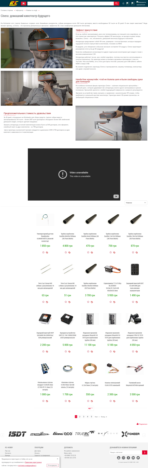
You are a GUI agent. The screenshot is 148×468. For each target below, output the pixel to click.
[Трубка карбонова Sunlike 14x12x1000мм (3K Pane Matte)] (112, 220)
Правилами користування (33, 462)
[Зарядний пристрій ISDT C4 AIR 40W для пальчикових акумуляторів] (135, 269)
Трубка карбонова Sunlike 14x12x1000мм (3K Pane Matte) (112, 236)
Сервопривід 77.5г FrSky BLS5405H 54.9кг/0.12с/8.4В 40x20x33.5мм (112, 287)
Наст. (96, 417)
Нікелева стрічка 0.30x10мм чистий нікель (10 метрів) (67, 384)
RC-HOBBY (9, 447)
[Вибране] (132, 3)
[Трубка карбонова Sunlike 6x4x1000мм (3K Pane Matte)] (90, 220)
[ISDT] (17, 434)
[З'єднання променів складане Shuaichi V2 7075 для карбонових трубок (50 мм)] (112, 319)
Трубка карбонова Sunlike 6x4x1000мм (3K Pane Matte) (90, 236)
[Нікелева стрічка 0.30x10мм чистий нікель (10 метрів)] (67, 368)
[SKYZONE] (108, 433)
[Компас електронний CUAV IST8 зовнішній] (112, 368)
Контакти (8, 453)
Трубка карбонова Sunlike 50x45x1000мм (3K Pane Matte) (90, 285)
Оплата (37, 453)
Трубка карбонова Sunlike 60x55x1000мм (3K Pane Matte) (67, 236)
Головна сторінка (7, 10)
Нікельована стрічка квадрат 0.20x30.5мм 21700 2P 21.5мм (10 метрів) (45, 386)
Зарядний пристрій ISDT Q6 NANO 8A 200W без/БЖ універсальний (45, 335)
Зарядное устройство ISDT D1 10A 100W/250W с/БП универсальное (67, 335)
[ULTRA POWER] (40, 434)
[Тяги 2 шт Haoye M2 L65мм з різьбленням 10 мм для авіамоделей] (67, 269)
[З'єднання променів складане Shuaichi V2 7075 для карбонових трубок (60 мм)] (90, 319)
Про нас (7, 451)
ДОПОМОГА (68, 447)
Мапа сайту (68, 453)
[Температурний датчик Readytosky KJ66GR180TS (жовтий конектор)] (45, 220)
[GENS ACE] (62, 434)
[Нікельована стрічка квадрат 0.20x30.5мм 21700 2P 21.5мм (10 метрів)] (45, 368)
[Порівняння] (47, 252)
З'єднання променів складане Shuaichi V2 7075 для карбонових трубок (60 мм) (90, 336)
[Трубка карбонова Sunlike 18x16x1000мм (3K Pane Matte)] (135, 220)
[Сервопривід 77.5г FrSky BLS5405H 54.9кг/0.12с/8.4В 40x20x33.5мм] (112, 269)
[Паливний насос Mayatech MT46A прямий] (135, 368)
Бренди (7, 455)
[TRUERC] (85, 433)
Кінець (103, 417)
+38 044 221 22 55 (70, 458)
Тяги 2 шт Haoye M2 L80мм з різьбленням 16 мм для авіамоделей (45, 285)
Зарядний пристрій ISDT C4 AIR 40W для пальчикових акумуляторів (135, 287)
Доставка (38, 451)
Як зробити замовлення (72, 451)
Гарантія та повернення (42, 455)
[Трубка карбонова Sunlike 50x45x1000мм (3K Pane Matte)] (90, 269)
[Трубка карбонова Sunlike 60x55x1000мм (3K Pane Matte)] (67, 220)
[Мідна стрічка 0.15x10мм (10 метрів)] (90, 368)
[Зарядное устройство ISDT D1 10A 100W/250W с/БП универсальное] (67, 319)
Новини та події (31, 10)
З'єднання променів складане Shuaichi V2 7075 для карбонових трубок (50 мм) (112, 336)
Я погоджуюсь (52, 465)
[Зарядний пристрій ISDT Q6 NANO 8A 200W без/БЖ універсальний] (45, 319)
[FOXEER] (130, 434)
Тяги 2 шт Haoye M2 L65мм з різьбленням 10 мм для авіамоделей (67, 285)
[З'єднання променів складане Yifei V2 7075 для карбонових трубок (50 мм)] (135, 319)
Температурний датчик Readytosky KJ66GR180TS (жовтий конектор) (45, 237)
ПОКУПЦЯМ (39, 447)
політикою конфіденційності (27, 465)
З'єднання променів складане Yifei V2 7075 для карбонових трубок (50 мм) (134, 336)
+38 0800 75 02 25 (70, 455)
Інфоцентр (19, 10)
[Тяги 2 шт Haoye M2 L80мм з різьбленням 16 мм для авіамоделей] (45, 269)
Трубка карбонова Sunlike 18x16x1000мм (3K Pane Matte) (135, 236)
